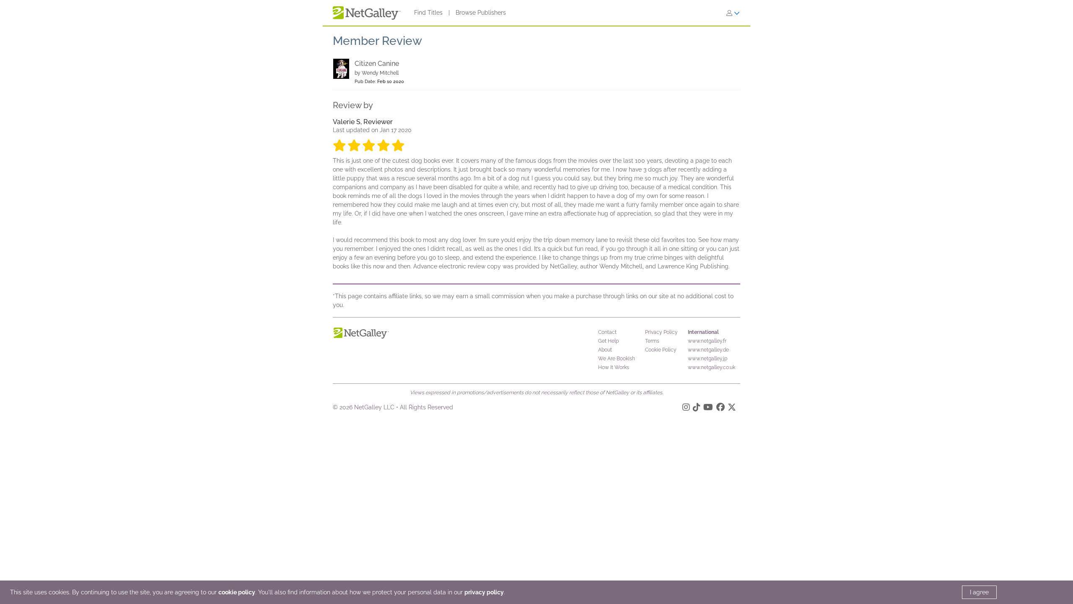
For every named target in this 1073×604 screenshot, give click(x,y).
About (605, 350)
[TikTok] (696, 408)
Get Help (608, 341)
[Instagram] (686, 408)
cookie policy (236, 592)
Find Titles (428, 12)
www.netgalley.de (708, 350)
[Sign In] (733, 13)
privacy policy (484, 592)
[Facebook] (720, 408)
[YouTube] (708, 408)
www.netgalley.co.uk (711, 367)
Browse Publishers (481, 12)
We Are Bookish (616, 359)
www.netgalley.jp (707, 359)
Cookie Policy (660, 350)
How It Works (613, 367)
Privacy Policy (661, 332)
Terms (652, 341)
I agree (979, 592)
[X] (732, 408)
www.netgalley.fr (707, 341)
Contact (607, 332)
